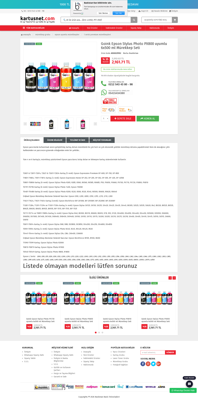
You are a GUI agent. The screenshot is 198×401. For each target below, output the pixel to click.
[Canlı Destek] (189, 384)
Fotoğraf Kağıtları (120, 365)
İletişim (174, 11)
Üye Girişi (131, 11)
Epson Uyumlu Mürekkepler (67, 34)
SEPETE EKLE (123, 118)
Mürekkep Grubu (42, 34)
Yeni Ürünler (92, 28)
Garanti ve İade (60, 376)
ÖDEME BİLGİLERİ (54, 140)
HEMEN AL (149, 118)
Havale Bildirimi (160, 11)
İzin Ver (119, 13)
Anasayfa (75, 28)
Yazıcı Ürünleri (119, 352)
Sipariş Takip (136, 28)
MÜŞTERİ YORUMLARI (102, 140)
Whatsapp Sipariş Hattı (34, 355)
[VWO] (84, 14)
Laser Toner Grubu (121, 358)
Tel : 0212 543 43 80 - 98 (33, 11)
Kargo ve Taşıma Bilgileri (64, 373)
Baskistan (133, 53)
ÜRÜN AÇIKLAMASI (31, 140)
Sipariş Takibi (29, 358)
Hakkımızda (154, 28)
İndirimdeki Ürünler (114, 28)
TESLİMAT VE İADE (77, 140)
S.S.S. (26, 361)
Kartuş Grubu (118, 355)
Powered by (77, 13)
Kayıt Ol (144, 11)
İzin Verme (103, 13)
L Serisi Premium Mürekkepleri (97, 34)
